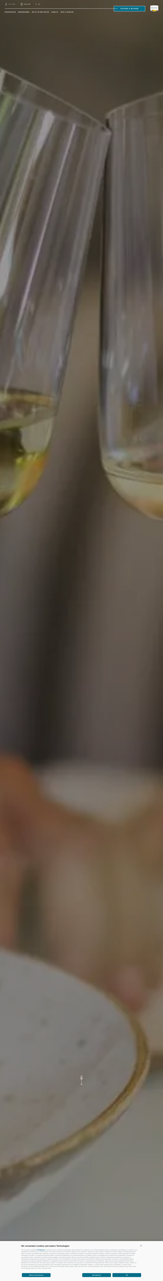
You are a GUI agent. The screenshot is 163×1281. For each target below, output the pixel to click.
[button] (141, 1246)
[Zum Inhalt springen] (81, 1080)
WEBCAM (26, 4)
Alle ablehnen (96, 1275)
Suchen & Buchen (129, 9)
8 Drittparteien (41, 1250)
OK (127, 1275)
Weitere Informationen (36, 1275)
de (39, 4)
